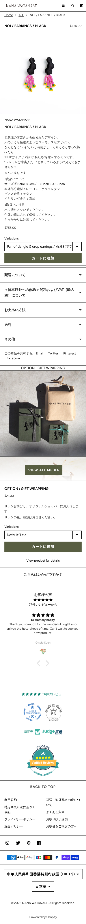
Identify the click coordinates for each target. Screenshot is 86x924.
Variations (11, 238)
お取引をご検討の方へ (61, 826)
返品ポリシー (13, 826)
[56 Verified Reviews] (43, 778)
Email (39, 353)
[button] (43, 470)
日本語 (41, 886)
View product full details (43, 561)
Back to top (43, 787)
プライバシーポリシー (19, 819)
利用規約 (10, 800)
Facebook (13, 358)
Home (8, 15)
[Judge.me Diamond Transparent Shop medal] (32, 712)
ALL (21, 15)
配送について (15, 275)
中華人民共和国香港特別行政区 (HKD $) (41, 874)
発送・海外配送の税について (63, 802)
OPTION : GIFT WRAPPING (26, 489)
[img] (43, 599)
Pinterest (69, 353)
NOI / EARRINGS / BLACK (25, 26)
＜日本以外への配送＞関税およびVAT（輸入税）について (39, 292)
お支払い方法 (15, 310)
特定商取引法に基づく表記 (19, 809)
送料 (7, 325)
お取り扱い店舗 (57, 819)
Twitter (53, 353)
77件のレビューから (43, 605)
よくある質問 (55, 812)
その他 (9, 339)
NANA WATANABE (17, 120)
